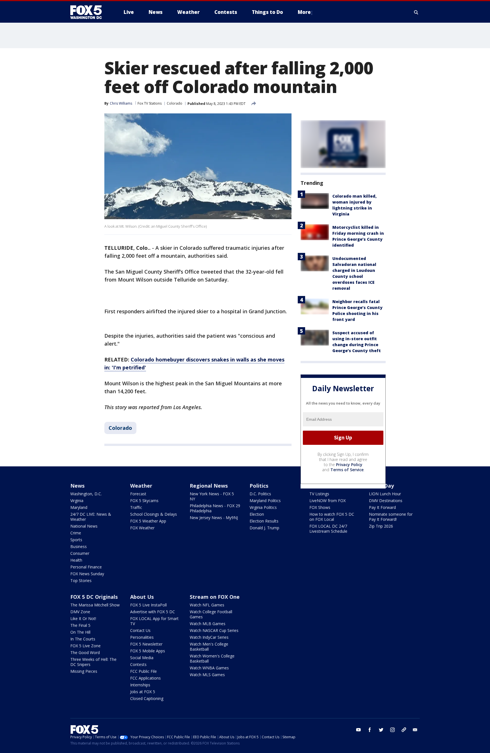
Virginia (76, 500)
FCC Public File (143, 671)
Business (78, 546)
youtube (358, 729)
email (415, 729)
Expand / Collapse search (416, 12)
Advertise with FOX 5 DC (152, 611)
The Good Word (85, 652)
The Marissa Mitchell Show (95, 605)
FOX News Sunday (87, 573)
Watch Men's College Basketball (209, 646)
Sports (76, 539)
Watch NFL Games (207, 605)
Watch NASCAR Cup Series (214, 630)
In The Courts (82, 639)
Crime (75, 533)
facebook (369, 729)
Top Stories (81, 580)
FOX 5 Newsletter (146, 644)
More (304, 12)
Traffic (136, 507)
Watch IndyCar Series (209, 637)
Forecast (138, 493)
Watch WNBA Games (209, 667)
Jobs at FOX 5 (142, 691)
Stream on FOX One (215, 596)
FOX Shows (319, 507)
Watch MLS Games (207, 674)
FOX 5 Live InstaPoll (148, 605)
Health (76, 560)
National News (84, 526)
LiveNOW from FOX (327, 500)
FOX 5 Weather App (148, 521)
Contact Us (140, 630)
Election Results (264, 521)
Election (257, 514)
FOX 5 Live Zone (85, 645)
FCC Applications (145, 678)
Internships (140, 685)
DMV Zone (80, 611)
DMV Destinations (385, 500)
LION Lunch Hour (385, 493)
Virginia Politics (263, 507)
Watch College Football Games (211, 614)
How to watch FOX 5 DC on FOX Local (331, 516)
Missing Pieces (83, 671)
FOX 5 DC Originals (94, 596)
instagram (392, 729)
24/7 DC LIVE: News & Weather (90, 516)
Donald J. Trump (264, 527)
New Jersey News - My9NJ (214, 517)
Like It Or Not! (83, 618)
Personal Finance (86, 567)
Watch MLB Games (207, 623)
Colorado (174, 103)
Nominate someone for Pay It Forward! (391, 516)
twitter (381, 729)
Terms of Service (347, 469)
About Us (142, 596)
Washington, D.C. (86, 493)
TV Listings (319, 493)
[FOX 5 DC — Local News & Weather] (89, 12)
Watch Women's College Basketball (212, 658)
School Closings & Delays (153, 514)
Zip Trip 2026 (381, 526)
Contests (138, 664)
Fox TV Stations (150, 103)
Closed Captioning (146, 698)
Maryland (78, 507)
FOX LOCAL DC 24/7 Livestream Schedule (328, 528)
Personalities (142, 637)
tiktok (403, 729)
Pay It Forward (382, 507)
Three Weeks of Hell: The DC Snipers (93, 662)
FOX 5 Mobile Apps (147, 650)
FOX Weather (142, 527)
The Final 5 (80, 625)
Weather (141, 485)
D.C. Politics (260, 493)
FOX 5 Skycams (144, 500)
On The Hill (80, 632)
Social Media (141, 657)
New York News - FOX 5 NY (212, 496)
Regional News (209, 485)
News (77, 485)
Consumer (79, 553)
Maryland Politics (265, 500)
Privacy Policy (349, 464)
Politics (259, 485)
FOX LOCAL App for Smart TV (154, 621)
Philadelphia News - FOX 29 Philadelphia (215, 508)
